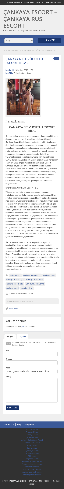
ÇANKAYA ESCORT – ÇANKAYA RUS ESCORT (30, 18)
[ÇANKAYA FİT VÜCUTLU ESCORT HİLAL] (23, 97)
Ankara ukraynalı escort (32, 472)
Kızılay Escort (32, 435)
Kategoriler (29, 424)
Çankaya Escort (32, 437)
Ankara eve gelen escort (32, 461)
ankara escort (15, 275)
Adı (7, 350)
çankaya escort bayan (15, 280)
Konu (8, 368)
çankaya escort (49, 275)
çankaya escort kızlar (14, 284)
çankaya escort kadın (34, 280)
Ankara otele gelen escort (32, 464)
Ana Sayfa (7, 50)
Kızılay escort (32, 448)
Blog (19, 424)
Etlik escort (32, 456)
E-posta (9, 359)
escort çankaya (27, 288)
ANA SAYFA (8, 424)
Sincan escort (32, 445)
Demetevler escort (32, 453)
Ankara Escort (18, 50)
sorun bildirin (13, 309)
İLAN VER (49, 40)
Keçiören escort (32, 459)
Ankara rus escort (32, 467)
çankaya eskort (12, 288)
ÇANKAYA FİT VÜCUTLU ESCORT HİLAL (24, 61)
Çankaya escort (32, 451)
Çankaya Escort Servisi (35, 284)
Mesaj (8, 377)
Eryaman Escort (32, 432)
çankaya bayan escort (32, 275)
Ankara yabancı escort (32, 475)
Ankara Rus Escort (32, 443)
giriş (23, 327)
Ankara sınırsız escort (32, 469)
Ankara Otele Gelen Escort (32, 440)
